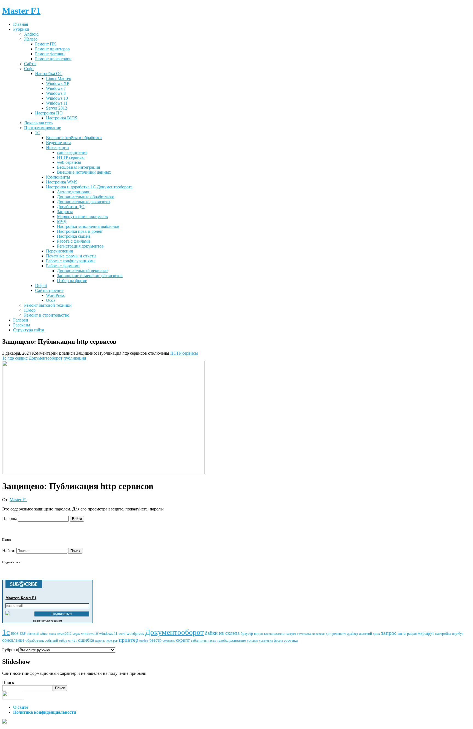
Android (31, 34)
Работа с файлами (73, 241)
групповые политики (311, 633)
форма (278, 640)
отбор (63, 640)
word (122, 634)
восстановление (274, 633)
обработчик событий (41, 640)
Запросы (65, 211)
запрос (389, 633)
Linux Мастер (58, 78)
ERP (23, 634)
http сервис (17, 358)
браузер (247, 634)
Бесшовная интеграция (78, 167)
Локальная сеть (38, 122)
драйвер (352, 634)
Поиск (8, 682)
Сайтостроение (49, 290)
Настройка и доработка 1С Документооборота (89, 187)
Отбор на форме (72, 280)
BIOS (15, 634)
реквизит (169, 640)
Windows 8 (56, 93)
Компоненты (58, 177)
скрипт (183, 640)
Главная (20, 24)
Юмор (30, 310)
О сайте (20, 707)
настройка (443, 634)
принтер (128, 640)
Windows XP (57, 83)
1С (37, 132)
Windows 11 (57, 103)
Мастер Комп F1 (20, 598)
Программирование (42, 127)
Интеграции (57, 147)
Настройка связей (73, 236)
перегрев (112, 640)
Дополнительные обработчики (85, 196)
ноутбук (457, 634)
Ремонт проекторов (53, 58)
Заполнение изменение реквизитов (90, 275)
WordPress (55, 295)
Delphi (41, 285)
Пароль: (10, 518)
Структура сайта (28, 330)
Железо (31, 39)
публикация (75, 358)
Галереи (20, 320)
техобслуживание (231, 640)
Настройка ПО (49, 113)
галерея (291, 634)
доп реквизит (336, 634)
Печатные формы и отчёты (71, 256)
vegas (76, 634)
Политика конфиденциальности (44, 712)
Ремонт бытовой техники (48, 305)
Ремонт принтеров (52, 49)
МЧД (62, 221)
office (44, 633)
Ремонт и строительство (46, 315)
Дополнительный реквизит (82, 270)
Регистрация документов (80, 246)
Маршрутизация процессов (82, 216)
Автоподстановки (74, 192)
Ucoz (50, 300)
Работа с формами (63, 265)
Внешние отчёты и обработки (74, 137)
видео (258, 634)
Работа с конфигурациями (70, 261)
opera (52, 633)
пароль (100, 640)
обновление (13, 640)
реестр (155, 640)
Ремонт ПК (45, 44)
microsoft (33, 634)
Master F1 (18, 499)
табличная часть (203, 640)
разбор (143, 640)
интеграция (407, 634)
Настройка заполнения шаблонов (88, 226)
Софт (29, 68)
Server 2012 (56, 108)
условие (252, 640)
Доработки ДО (71, 206)
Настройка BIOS (61, 118)
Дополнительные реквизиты (83, 201)
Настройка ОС (48, 73)
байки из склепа (222, 633)
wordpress (135, 633)
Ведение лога (58, 142)
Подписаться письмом (47, 620)
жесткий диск (369, 634)
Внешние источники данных (84, 172)
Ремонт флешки (50, 53)
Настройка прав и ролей (79, 231)
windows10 (89, 634)
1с (4, 358)
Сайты (30, 63)
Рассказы (21, 325)
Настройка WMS (61, 182)
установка (266, 640)
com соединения (72, 152)
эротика (291, 640)
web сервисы (69, 162)
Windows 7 (56, 88)
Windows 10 (57, 98)
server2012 (64, 634)
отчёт (72, 640)
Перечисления (59, 251)
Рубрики (21, 29)
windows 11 (108, 634)
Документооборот (45, 358)
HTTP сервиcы (71, 157)
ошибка (86, 640)
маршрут (426, 633)
